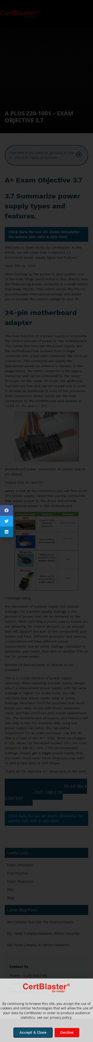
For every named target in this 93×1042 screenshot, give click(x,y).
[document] (46, 521)
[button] (6, 510)
